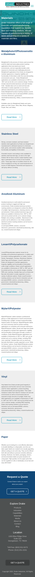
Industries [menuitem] (17, 510)
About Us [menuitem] (17, 521)
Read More (12, 117)
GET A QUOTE (17, 491)
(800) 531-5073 (21, 547)
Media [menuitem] (17, 518)
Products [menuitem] (17, 508)
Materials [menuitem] (17, 516)
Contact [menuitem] (17, 524)
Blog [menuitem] (17, 526)
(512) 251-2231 (20, 550)
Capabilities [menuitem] (17, 513)
